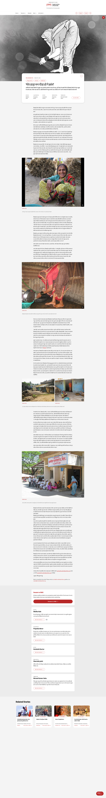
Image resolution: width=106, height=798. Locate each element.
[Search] (76, 13)
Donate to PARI (52, 601)
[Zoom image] (103, 17)
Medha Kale (27, 97)
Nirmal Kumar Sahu (64, 97)
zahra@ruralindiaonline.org (59, 579)
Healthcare (43, 80)
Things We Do (29, 80)
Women (36, 80)
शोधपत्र (44, 348)
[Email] (46, 619)
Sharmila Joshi (54, 97)
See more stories (38, 619)
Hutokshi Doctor (45, 97)
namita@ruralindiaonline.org (39, 581)
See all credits (76, 97)
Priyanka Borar (35, 97)
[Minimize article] (81, 76)
